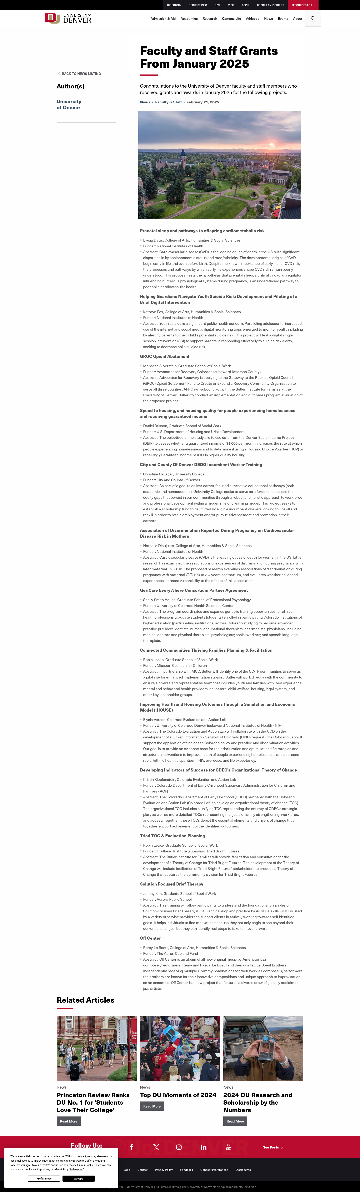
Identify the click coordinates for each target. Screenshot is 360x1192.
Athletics (252, 18)
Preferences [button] (76, 1169)
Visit (231, 5)
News (268, 18)
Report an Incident (270, 5)
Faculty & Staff (168, 101)
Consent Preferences (214, 1170)
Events (283, 18)
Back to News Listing (81, 73)
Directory (174, 5)
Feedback (186, 1170)
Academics (189, 18)
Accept (78, 1178)
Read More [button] (68, 1121)
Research (210, 18)
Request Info (198, 5)
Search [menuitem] (313, 11)
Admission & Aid (163, 18)
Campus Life (231, 18)
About (297, 18)
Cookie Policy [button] (93, 1165)
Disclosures (243, 1170)
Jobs (127, 1170)
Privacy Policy (164, 1170)
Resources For (301, 5)
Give (218, 5)
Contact (143, 1170)
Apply (246, 5)
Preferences (44, 1178)
